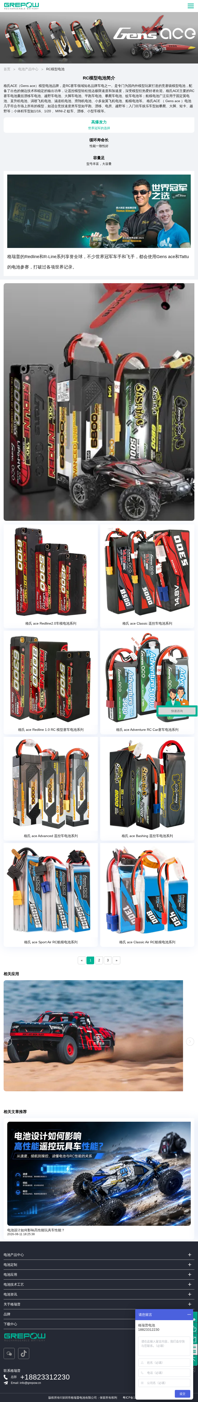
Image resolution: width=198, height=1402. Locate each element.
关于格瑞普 (12, 1304)
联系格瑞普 (12, 1371)
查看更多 (99, 1043)
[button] (8, 1041)
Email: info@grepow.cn (26, 1383)
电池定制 (10, 1265)
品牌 (7, 1314)
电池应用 (10, 1274)
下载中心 (10, 1324)
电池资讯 (10, 1294)
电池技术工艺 (14, 1284)
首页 (7, 69)
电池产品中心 (28, 69)
